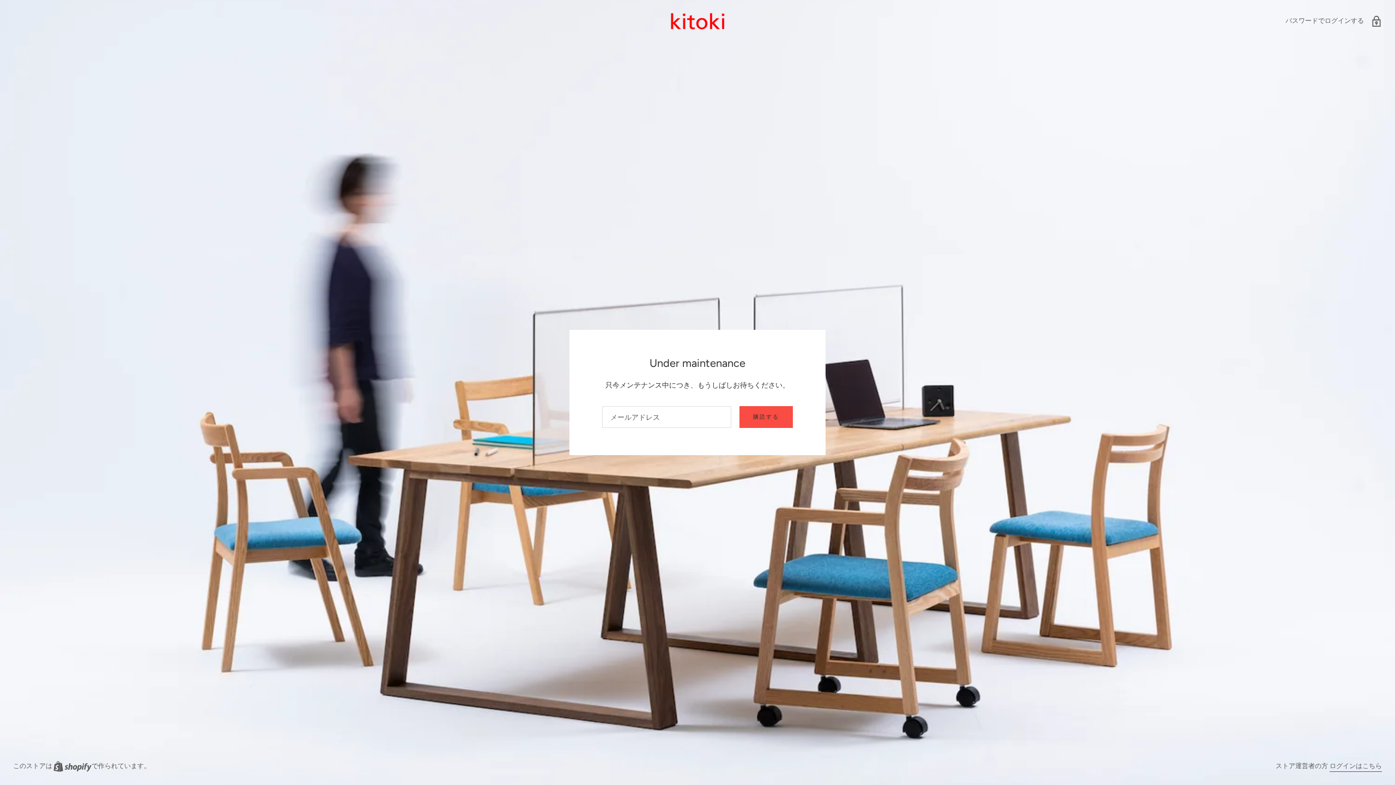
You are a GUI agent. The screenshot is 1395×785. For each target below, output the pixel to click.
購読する (766, 416)
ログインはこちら (1356, 766)
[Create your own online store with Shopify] (72, 766)
